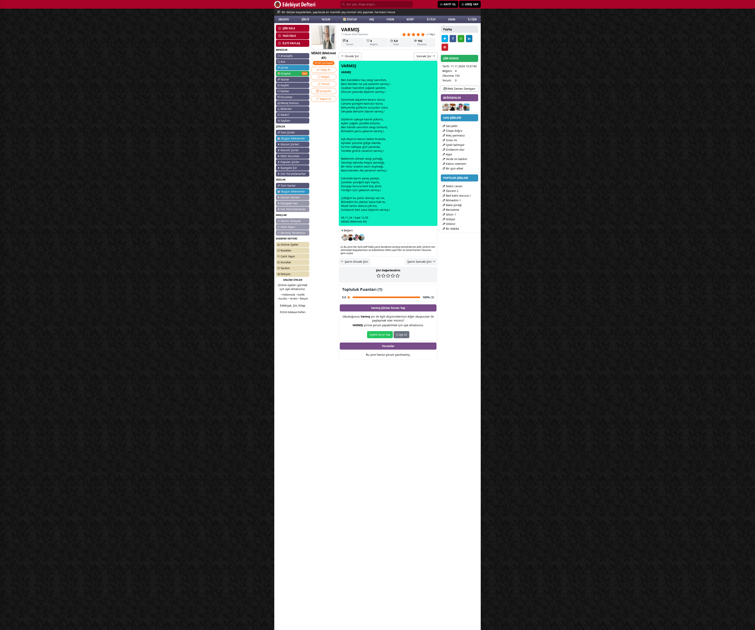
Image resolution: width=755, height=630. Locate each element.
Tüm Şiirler (288, 132)
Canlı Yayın (288, 256)
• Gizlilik (300, 294)
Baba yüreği (453, 205)
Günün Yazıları (290, 197)
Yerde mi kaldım (456, 159)
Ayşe (448, 154)
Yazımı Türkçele (291, 221)
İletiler (285, 91)
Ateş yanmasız (455, 135)
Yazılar (285, 79)
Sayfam (285, 120)
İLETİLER (431, 19)
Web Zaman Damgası (461, 88)
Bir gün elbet (454, 168)
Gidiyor (450, 219)
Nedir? (285, 115)
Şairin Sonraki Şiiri (419, 261)
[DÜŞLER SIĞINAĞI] (350, 237)
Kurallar (286, 262)
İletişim (285, 274)
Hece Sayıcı (288, 227)
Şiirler (284, 67)
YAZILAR (326, 19)
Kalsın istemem (455, 164)
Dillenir (450, 224)
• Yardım (292, 298)
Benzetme (452, 210)
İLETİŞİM (472, 19)
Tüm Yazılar (288, 185)
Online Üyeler (290, 244)
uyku (357, 119)
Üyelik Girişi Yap (379, 334)
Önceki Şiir (351, 56)
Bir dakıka (452, 228)
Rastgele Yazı (289, 203)
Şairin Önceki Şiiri (356, 261)
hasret (357, 88)
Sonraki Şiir (424, 56)
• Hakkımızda (288, 294)
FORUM (390, 19)
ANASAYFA (283, 19)
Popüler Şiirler (290, 162)
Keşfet (285, 85)
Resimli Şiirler (290, 150)
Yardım (285, 268)
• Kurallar (282, 298)
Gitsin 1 (450, 214)
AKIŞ (371, 19)
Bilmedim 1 (453, 200)
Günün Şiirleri (290, 144)
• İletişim (303, 298)
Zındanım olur (455, 149)
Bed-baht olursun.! (458, 195)
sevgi (369, 80)
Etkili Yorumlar (290, 156)
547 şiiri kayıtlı (325, 63)
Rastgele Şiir (289, 168)
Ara (283, 62)
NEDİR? (410, 19)
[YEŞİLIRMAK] (361, 237)
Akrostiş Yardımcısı (293, 233)
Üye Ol (402, 334)
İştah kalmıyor (455, 145)
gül (358, 107)
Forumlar (287, 97)
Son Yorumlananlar (293, 174)
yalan (365, 131)
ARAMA (451, 19)
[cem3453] (355, 237)
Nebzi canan (453, 186)
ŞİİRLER (305, 19)
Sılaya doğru (453, 131)
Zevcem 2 (451, 191)
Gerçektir (451, 126)
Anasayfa (287, 56)
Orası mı (451, 140)
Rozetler (286, 250)
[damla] (344, 237)
